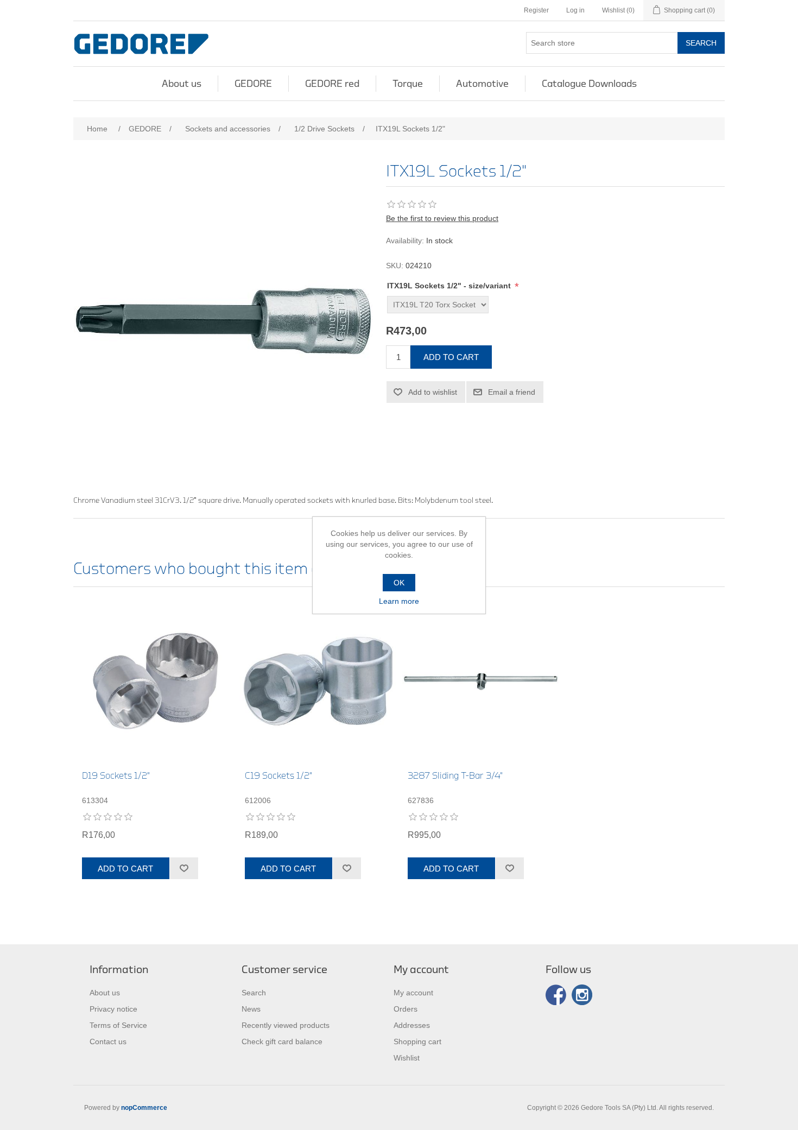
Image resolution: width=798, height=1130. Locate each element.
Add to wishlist (432, 392)
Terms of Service (118, 1025)
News (251, 1009)
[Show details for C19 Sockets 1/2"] (317, 681)
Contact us (108, 1041)
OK (399, 582)
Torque (407, 84)
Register (536, 10)
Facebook (556, 994)
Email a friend (511, 392)
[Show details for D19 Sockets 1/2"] (155, 681)
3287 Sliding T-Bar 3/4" (455, 775)
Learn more (399, 601)
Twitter (582, 994)
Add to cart (451, 357)
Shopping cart (417, 1041)
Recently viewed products (286, 1025)
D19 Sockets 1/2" (116, 775)
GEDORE (253, 84)
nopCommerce (144, 1108)
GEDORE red (332, 84)
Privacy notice (113, 1009)
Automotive (482, 84)
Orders (405, 1009)
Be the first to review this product (442, 218)
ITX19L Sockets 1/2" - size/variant (450, 285)
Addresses (412, 1025)
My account (413, 992)
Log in (575, 10)
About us (181, 84)
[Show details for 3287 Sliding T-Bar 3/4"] (480, 681)
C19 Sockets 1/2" (278, 775)
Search (701, 43)
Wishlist (407, 1057)
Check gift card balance (282, 1041)
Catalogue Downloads (589, 84)
